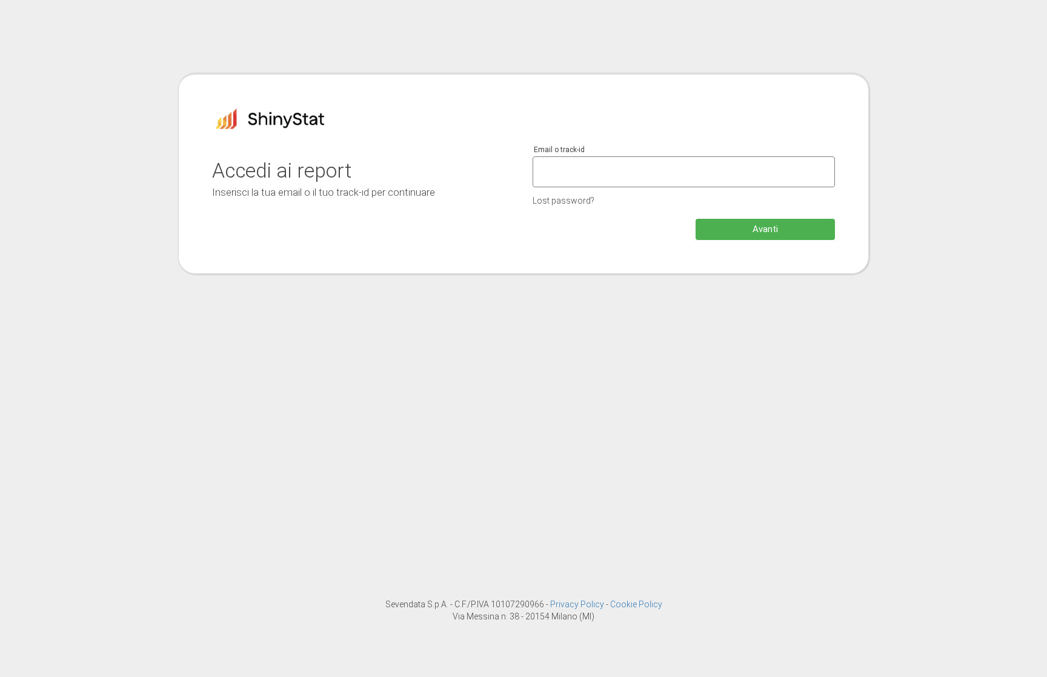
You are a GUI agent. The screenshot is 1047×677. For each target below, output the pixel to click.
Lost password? (563, 200)
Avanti (765, 229)
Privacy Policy (578, 604)
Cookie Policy (636, 604)
